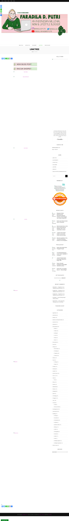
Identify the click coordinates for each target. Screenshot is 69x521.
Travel (11, 0)
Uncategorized (55, 409)
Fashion (55, 330)
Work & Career (55, 445)
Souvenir (55, 433)
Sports (54, 393)
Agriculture (54, 312)
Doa (55, 379)
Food (14, 0)
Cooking (55, 361)
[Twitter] (1, 8)
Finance (54, 357)
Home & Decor (55, 373)
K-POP (55, 335)
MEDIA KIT (54, 169)
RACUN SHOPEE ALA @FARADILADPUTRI (59, 171)
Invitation (55, 422)
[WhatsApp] (1, 9)
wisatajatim (55, 297)
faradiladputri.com (25, 514)
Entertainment (55, 326)
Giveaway (54, 368)
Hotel (55, 404)
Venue (55, 438)
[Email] (1, 13)
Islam (54, 377)
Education (54, 324)
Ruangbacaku (55, 290)
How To (54, 375)
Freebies (54, 366)
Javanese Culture (57, 424)
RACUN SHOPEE (47, 45)
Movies (55, 337)
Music (55, 339)
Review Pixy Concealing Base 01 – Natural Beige (62, 269)
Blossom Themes (41, 514)
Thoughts (54, 398)
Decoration (56, 417)
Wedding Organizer (57, 440)
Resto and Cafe (56, 406)
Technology (55, 395)
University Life (55, 411)
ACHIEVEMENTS (55, 160)
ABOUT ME (21, 45)
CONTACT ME (27, 45)
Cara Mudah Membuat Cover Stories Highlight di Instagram (62, 254)
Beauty (5, 0)
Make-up (55, 426)
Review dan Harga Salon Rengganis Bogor (62, 248)
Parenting (55, 350)
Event (54, 344)
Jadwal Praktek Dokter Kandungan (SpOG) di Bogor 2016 (61, 259)
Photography (56, 431)
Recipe (55, 364)
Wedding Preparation (57, 442)
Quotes (54, 384)
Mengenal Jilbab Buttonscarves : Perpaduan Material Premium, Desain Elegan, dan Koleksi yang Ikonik (62, 216)
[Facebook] (1, 6)
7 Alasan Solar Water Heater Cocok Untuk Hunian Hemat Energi (61, 234)
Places (54, 382)
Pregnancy (56, 353)
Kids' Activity (56, 348)
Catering (55, 415)
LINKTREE (40, 45)
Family (2, 0)
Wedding (54, 413)
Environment (55, 342)
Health (8, 0)
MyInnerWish (55, 300)
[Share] (1, 15)
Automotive (55, 315)
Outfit (55, 429)
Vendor (55, 436)
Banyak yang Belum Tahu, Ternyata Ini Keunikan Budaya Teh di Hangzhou (62, 239)
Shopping (54, 391)
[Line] (1, 11)
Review (54, 388)
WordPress (50, 514)
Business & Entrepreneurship (57, 319)
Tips (53, 400)
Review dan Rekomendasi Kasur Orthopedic (62, 221)
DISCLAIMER (34, 45)
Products (55, 355)
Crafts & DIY (55, 322)
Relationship (55, 386)
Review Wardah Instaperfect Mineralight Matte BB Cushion (62, 264)
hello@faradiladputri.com (56, 147)
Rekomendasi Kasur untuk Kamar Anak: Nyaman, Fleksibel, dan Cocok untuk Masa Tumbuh (62, 228)
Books (55, 328)
